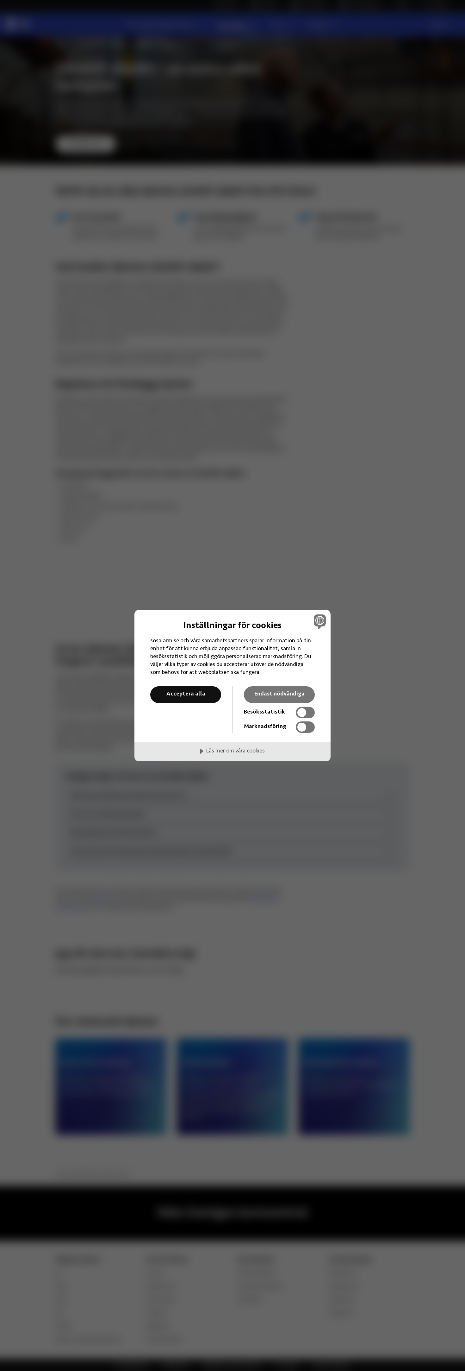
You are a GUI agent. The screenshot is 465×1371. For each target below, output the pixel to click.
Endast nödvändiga (279, 694)
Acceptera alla (185, 694)
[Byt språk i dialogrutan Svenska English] (319, 621)
